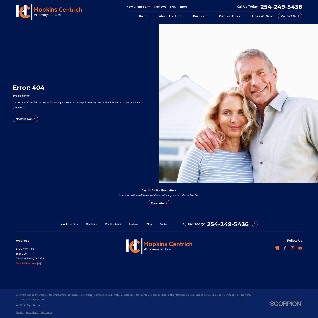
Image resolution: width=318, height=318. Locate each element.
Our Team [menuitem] (200, 16)
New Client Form (138, 6)
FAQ (173, 6)
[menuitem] (20, 312)
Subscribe (157, 203)
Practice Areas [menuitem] (229, 16)
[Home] (49, 12)
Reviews (160, 6)
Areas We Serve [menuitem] (262, 16)
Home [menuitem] (143, 16)
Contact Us (288, 16)
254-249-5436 (281, 7)
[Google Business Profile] (277, 248)
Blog (183, 6)
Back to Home (25, 119)
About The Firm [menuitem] (170, 16)
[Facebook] (285, 248)
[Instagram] (292, 248)
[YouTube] (300, 248)
